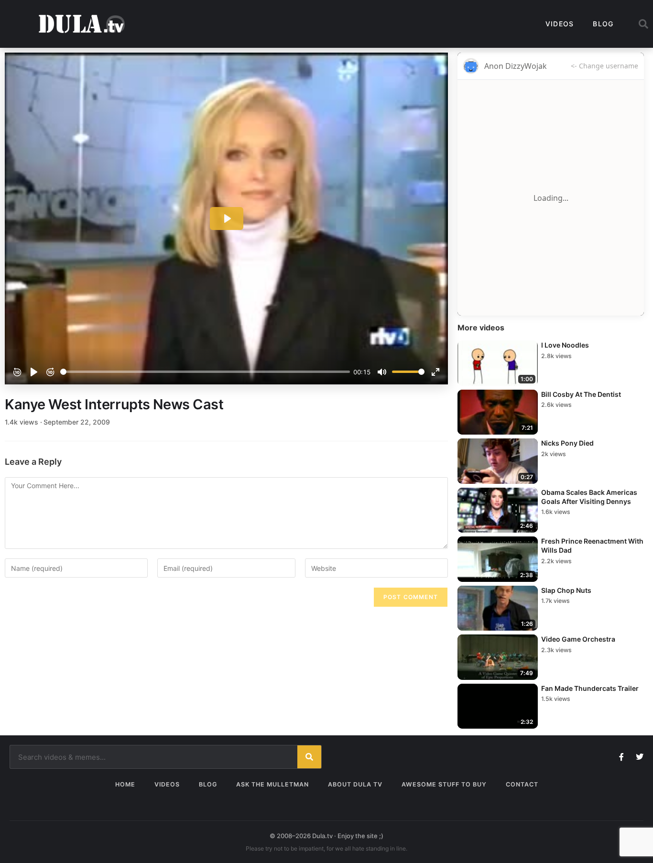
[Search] (309, 756)
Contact (522, 784)
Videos (559, 24)
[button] (643, 23)
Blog (603, 24)
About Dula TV (355, 784)
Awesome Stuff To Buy (444, 784)
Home (125, 784)
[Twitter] (639, 757)
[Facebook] (621, 757)
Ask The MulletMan (272, 784)
